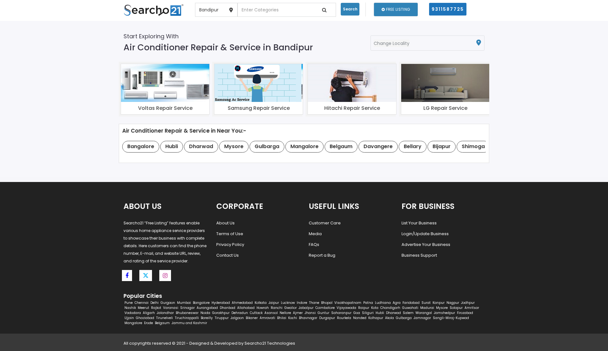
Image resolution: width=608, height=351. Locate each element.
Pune (128, 302)
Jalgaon (237, 318)
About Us (225, 223)
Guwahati (410, 307)
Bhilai (281, 318)
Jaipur (274, 302)
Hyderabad (221, 302)
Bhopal (326, 302)
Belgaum (162, 323)
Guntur (323, 312)
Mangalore (133, 323)
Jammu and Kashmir (189, 323)
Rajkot (156, 307)
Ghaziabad (145, 318)
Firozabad (465, 312)
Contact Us (227, 255)
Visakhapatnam (347, 302)
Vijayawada (346, 307)
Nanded (359, 318)
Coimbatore (325, 307)
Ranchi (276, 307)
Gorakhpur (221, 312)
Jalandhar (165, 312)
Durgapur (327, 318)
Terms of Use (229, 234)
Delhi (154, 302)
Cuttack (256, 312)
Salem (408, 312)
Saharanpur (341, 312)
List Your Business (419, 223)
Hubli (380, 312)
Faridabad (411, 302)
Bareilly (207, 318)
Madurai (427, 307)
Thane (314, 302)
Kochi (292, 318)
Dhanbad (227, 307)
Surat (426, 302)
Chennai (142, 302)
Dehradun (239, 312)
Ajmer (298, 312)
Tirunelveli (164, 318)
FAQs (314, 244)
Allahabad (246, 307)
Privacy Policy (230, 244)
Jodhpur (468, 302)
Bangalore (201, 302)
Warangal (423, 312)
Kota (374, 307)
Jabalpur (306, 307)
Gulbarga (404, 318)
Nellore (285, 312)
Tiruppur (222, 318)
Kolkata (261, 302)
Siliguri (368, 312)
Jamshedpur (444, 312)
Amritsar (472, 307)
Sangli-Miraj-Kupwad (451, 318)
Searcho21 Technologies (269, 343)
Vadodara (132, 312)
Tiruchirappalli (187, 318)
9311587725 (448, 9)
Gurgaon (168, 302)
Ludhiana (383, 302)
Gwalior (290, 307)
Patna (368, 302)
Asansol (271, 312)
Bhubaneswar (187, 312)
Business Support (419, 255)
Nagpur (452, 302)
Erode (148, 323)
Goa (356, 312)
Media (315, 234)
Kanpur (439, 302)
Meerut (143, 307)
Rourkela (344, 318)
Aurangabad (207, 307)
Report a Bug (322, 255)
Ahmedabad (242, 302)
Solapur (456, 307)
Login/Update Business (425, 234)
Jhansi (310, 312)
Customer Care (325, 223)
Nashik (130, 307)
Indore (302, 302)
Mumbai (184, 302)
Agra (397, 302)
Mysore (442, 307)
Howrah (262, 307)
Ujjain (129, 318)
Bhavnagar (308, 318)
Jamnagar (422, 318)
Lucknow (288, 302)
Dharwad (393, 312)
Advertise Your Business (426, 244)
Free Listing (397, 9)
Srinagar (187, 307)
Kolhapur (375, 318)
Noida (205, 312)
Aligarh (149, 312)
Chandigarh (390, 307)
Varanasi (170, 307)
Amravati (267, 318)
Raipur (363, 307)
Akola (389, 318)
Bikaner (252, 318)
